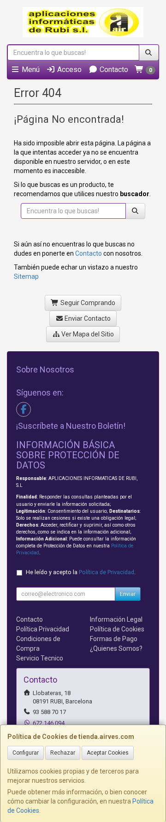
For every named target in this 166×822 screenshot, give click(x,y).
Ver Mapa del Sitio (87, 334)
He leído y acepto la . (81, 572)
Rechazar (62, 753)
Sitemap (26, 276)
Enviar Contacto (87, 318)
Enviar (128, 594)
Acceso (68, 69)
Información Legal (116, 619)
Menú (30, 69)
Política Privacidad (42, 629)
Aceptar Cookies (108, 753)
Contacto (113, 69)
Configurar (25, 753)
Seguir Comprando (87, 302)
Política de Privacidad (106, 572)
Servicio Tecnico (39, 658)
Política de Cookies (117, 629)
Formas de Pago (113, 638)
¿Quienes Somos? (116, 648)
